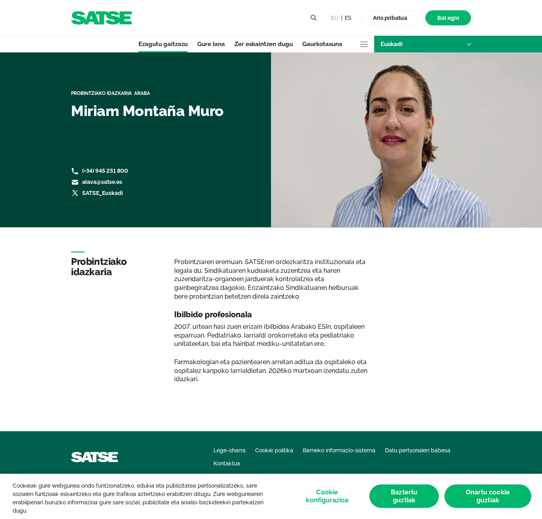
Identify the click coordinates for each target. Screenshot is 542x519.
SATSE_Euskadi (102, 193)
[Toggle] (313, 18)
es (348, 18)
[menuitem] (448, 18)
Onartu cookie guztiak (488, 496)
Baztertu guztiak (404, 496)
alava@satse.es (102, 182)
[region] (271, 496)
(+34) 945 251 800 (105, 171)
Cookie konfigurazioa (327, 496)
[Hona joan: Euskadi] (101, 17)
